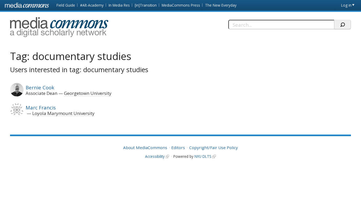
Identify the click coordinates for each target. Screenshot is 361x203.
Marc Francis (41, 107)
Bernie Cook (40, 87)
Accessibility (155, 156)
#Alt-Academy (92, 5)
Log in (346, 5)
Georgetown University (88, 93)
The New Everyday (221, 5)
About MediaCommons (145, 147)
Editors (178, 147)
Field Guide (66, 5)
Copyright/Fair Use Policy (213, 147)
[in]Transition (146, 5)
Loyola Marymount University (63, 113)
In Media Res (119, 5)
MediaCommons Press (181, 5)
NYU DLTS (203, 156)
